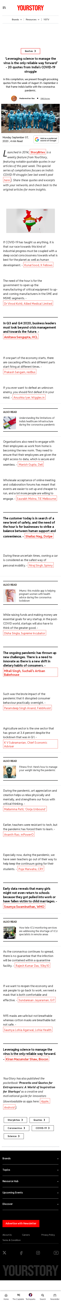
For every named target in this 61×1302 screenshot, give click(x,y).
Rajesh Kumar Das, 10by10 (32, 966)
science (12, 1136)
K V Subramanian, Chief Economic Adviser (25, 744)
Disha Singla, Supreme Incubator (24, 633)
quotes (37, 1120)
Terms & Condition (12, 1240)
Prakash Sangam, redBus (20, 372)
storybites (14, 1120)
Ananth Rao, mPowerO (18, 834)
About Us (7, 1234)
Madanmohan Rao (27, 98)
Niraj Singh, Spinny (41, 565)
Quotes (29, 51)
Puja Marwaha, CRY (30, 869)
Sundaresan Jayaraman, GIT (37, 1000)
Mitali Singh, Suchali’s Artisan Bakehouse (24, 673)
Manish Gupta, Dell (31, 464)
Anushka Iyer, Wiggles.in (29, 397)
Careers (26, 1234)
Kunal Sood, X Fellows (38, 265)
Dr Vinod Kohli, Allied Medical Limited (28, 303)
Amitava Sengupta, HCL (21, 337)
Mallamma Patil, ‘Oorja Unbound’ (25, 809)
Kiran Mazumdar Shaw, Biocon (27, 1059)
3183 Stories (45, 98)
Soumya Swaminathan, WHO (24, 907)
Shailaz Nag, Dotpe (39, 536)
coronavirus (15, 1128)
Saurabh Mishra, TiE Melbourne (36, 499)
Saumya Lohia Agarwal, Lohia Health (27, 1030)
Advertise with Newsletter (21, 1223)
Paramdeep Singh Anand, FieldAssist (27, 708)
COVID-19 (41, 1128)
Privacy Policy (48, 1234)
